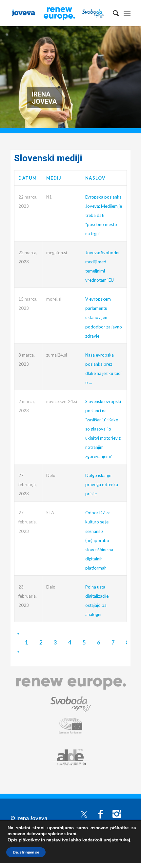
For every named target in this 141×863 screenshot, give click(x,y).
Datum (27, 178)
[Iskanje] (112, 13)
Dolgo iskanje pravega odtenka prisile (101, 484)
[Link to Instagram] (117, 814)
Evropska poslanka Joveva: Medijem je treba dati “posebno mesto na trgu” (103, 215)
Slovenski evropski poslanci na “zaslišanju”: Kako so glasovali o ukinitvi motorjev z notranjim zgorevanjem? (103, 429)
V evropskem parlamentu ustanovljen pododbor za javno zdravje (103, 317)
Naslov (95, 178)
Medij (54, 178)
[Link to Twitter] (84, 814)
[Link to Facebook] (100, 814)
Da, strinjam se (26, 852)
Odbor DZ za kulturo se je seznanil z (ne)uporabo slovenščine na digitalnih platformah (99, 540)
